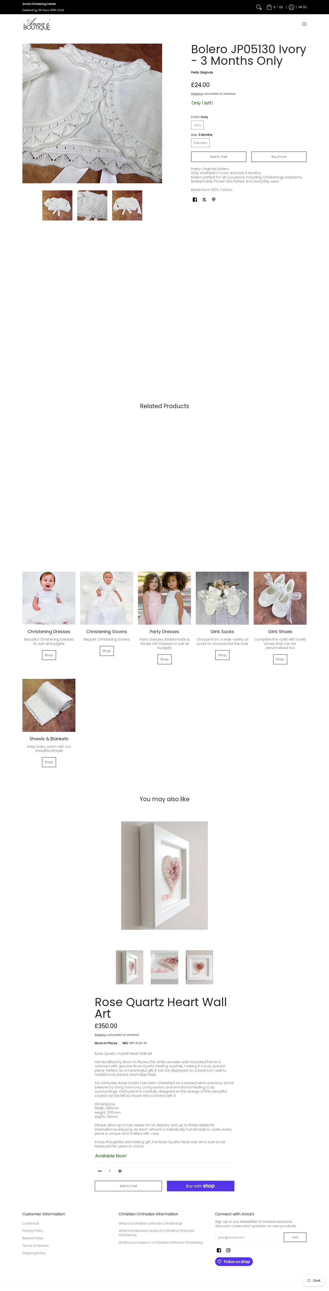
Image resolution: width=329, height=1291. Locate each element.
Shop (49, 655)
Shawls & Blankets (49, 739)
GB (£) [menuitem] (302, 7)
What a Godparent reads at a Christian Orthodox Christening (156, 1233)
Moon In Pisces (106, 1043)
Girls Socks (222, 632)
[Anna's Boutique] (36, 24)
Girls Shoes (280, 632)
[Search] (259, 7)
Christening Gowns (106, 632)
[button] (194, 199)
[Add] (120, 1171)
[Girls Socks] (222, 598)
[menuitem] (275, 7)
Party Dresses (164, 632)
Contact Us (30, 1223)
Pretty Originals (202, 72)
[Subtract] (100, 1171)
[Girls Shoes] (280, 598)
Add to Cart (218, 157)
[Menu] (304, 24)
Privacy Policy (32, 1231)
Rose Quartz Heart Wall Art (161, 1008)
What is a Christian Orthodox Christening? (150, 1223)
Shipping (197, 94)
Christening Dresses (48, 632)
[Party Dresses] (164, 598)
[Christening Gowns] (106, 598)
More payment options (200, 1193)
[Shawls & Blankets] (48, 705)
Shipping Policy (34, 1253)
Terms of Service (35, 1246)
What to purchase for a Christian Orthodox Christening (161, 1242)
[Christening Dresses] (48, 598)
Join (295, 1237)
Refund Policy (32, 1238)
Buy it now (279, 157)
